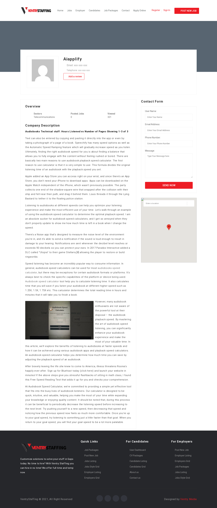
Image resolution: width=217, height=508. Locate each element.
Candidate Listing (138, 461)
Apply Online (139, 10)
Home (60, 10)
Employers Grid (91, 478)
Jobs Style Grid (91, 466)
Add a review (75, 76)
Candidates (94, 10)
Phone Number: (153, 137)
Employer (80, 10)
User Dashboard (138, 450)
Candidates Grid (138, 466)
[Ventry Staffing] (37, 10)
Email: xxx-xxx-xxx (77, 65)
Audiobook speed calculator (42, 281)
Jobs (69, 10)
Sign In (166, 10)
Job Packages (111, 10)
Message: (150, 150)
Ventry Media (188, 499)
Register (156, 10)
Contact (126, 10)
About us (134, 472)
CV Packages (136, 455)
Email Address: (152, 124)
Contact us (135, 478)
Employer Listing (92, 472)
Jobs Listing (90, 461)
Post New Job (91, 455)
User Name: (151, 111)
